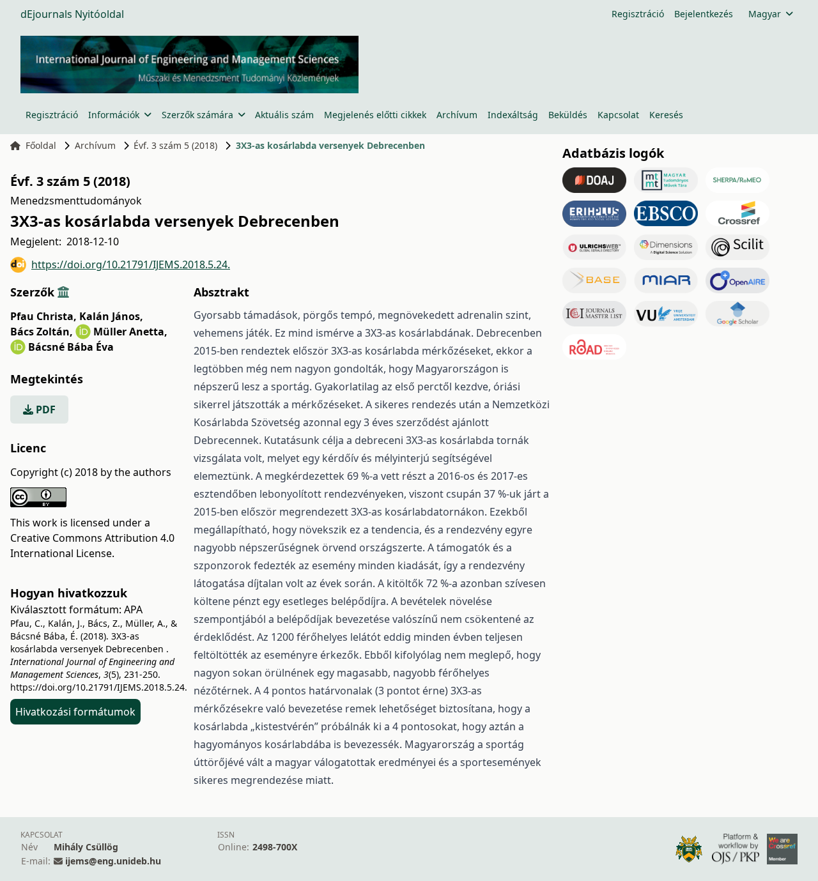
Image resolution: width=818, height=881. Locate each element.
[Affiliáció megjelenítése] (63, 292)
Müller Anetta (130, 332)
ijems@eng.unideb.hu (113, 861)
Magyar (764, 14)
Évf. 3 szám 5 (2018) (175, 145)
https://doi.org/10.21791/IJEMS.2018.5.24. (130, 264)
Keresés (666, 115)
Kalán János (111, 316)
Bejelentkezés (703, 14)
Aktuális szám (284, 115)
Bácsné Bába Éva (71, 347)
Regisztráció (638, 14)
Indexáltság (513, 115)
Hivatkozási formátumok (75, 712)
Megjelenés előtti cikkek (375, 115)
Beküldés (567, 115)
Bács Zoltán (41, 332)
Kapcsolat (618, 115)
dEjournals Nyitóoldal (72, 14)
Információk (113, 115)
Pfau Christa (43, 316)
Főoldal (41, 145)
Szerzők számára (197, 115)
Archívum (456, 115)
